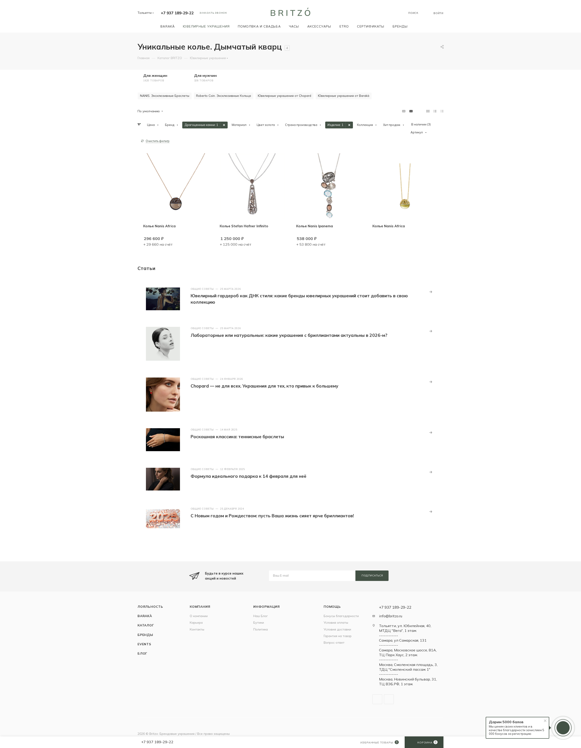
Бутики (258, 622)
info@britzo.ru (390, 616)
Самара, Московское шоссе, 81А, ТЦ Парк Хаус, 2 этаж (408, 652)
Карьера (196, 622)
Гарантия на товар (338, 636)
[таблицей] (442, 111)
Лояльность (150, 606)
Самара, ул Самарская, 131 (403, 640)
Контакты (197, 629)
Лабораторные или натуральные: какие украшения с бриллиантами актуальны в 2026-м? (289, 335)
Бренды (145, 635)
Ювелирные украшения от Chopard (284, 96)
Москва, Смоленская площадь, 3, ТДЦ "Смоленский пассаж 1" (408, 667)
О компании (199, 616)
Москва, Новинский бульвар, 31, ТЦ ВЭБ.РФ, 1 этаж (408, 681)
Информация (266, 606)
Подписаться (372, 575)
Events (144, 644)
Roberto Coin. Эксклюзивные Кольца (223, 96)
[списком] (435, 111)
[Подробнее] (430, 292)
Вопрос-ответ (334, 642)
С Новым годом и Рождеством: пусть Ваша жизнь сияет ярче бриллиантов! (272, 515)
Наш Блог (260, 616)
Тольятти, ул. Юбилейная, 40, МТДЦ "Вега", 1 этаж (405, 628)
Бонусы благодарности (341, 616)
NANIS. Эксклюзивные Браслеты (164, 96)
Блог (142, 653)
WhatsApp (389, 699)
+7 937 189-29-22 (177, 12)
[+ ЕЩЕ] (418, 26)
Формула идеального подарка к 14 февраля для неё (248, 476)
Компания (200, 606)
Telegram (377, 699)
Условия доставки (337, 629)
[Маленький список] (404, 111)
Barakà (145, 616)
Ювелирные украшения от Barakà (343, 96)
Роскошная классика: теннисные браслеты (237, 436)
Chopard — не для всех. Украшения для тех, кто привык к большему (264, 386)
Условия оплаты (336, 622)
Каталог (146, 625)
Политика (260, 629)
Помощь (332, 606)
